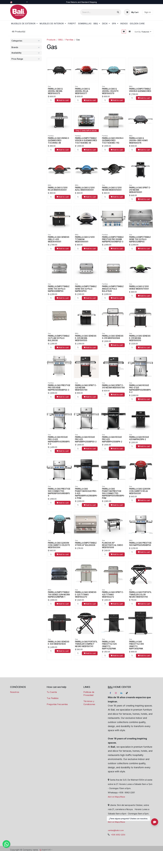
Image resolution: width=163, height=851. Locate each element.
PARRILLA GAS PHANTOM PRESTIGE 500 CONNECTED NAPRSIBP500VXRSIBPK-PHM (113, 493)
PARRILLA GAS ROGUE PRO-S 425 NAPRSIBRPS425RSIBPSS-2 (59, 440)
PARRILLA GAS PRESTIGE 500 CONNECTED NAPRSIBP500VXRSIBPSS (59, 492)
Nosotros (14, 692)
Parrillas (69, 39)
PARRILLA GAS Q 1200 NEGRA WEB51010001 (112, 188)
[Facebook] (110, 693)
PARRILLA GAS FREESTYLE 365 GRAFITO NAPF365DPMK (136, 645)
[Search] (118, 12)
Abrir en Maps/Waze (116, 797)
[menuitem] (24, 23)
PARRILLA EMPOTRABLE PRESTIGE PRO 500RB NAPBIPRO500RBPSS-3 (113, 239)
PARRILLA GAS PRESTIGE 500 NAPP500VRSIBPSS (140, 544)
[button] (143, 32)
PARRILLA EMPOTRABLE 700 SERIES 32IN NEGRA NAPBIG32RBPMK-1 (59, 594)
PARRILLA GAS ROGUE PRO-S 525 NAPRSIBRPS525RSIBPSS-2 (140, 389)
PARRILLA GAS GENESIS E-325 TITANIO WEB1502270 (85, 594)
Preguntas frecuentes (57, 704)
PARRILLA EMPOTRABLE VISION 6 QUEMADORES (140, 90)
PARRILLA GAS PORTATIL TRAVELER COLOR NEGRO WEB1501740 (140, 594)
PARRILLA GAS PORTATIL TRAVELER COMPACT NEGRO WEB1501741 (86, 643)
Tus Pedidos (52, 698)
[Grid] (124, 31)
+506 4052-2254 (118, 835)
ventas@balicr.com (116, 830)
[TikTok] (127, 693)
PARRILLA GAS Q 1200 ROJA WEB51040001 (57, 188)
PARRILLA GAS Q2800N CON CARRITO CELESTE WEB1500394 (59, 545)
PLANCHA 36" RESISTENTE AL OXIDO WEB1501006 (112, 545)
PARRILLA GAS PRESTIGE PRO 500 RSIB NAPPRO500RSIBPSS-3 (59, 387)
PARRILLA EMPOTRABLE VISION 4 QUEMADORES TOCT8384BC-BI (86, 140)
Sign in (147, 12)
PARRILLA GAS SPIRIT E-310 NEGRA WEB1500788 (113, 386)
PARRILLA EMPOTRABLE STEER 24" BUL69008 (86, 544)
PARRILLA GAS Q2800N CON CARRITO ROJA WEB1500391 (139, 491)
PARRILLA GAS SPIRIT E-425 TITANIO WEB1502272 (113, 594)
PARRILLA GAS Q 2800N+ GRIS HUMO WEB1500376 (138, 140)
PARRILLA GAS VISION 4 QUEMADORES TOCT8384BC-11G (112, 140)
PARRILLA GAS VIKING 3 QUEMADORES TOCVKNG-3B (58, 140)
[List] (129, 31)
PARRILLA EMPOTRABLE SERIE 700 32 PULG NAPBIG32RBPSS (140, 239)
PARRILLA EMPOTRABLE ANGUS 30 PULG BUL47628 (113, 288)
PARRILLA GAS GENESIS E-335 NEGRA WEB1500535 (85, 338)
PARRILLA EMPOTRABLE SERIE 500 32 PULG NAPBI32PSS (86, 288)
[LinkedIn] (121, 693)
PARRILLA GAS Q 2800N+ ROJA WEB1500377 (82, 91)
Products (51, 39)
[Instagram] (116, 693)
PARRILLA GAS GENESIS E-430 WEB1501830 (58, 642)
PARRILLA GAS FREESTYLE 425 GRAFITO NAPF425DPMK (109, 645)
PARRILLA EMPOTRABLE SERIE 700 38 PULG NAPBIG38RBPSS (59, 288)
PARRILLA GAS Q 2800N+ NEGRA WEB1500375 (55, 91)
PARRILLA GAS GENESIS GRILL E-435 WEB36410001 (58, 239)
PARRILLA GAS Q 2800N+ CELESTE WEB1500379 (110, 91)
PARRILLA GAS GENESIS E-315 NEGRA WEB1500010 (140, 338)
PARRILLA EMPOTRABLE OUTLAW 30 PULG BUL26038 (59, 338)
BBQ (60, 39)
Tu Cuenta (52, 692)
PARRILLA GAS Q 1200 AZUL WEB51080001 (85, 188)
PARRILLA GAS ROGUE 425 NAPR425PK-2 (139, 438)
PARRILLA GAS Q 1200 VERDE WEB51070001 (139, 287)
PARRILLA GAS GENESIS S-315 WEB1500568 (112, 337)
